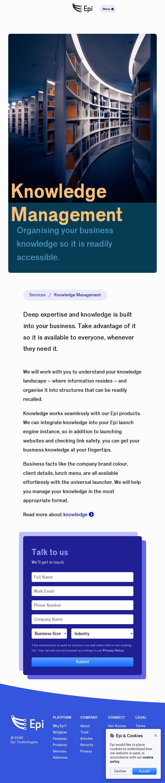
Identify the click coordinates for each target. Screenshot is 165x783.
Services (37, 295)
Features (60, 739)
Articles (86, 739)
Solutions (60, 757)
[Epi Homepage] (82, 12)
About (85, 726)
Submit (82, 661)
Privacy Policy (113, 651)
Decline (120, 771)
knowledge (76, 514)
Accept (144, 771)
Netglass (60, 732)
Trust (84, 732)
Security (86, 745)
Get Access (117, 726)
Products (60, 745)
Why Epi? (60, 726)
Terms (140, 726)
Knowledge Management (77, 295)
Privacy (86, 751)
